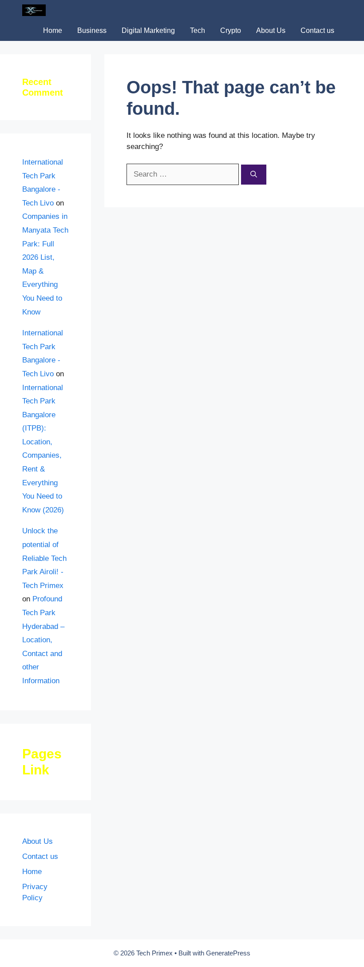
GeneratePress (228, 953)
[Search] (253, 175)
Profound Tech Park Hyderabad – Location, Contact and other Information (43, 640)
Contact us (317, 30)
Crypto (230, 30)
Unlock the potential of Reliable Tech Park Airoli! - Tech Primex (44, 558)
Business (92, 30)
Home (52, 30)
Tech (197, 30)
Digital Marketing (148, 30)
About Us (270, 30)
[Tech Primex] (34, 10)
